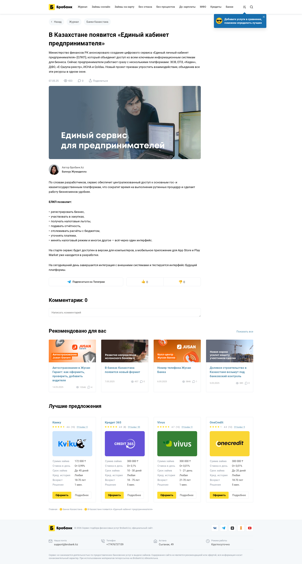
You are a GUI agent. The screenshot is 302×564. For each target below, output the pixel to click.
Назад (58, 21)
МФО (203, 6)
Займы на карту (124, 6)
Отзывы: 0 (82, 427)
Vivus (161, 422)
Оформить (62, 495)
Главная (53, 509)
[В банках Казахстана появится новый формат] (124, 351)
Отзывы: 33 (134, 427)
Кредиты (215, 6)
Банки (229, 6)
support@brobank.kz (66, 544)
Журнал (82, 6)
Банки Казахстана (97, 21)
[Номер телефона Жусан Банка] (177, 351)
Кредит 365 (113, 422)
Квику (56, 422)
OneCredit (216, 422)
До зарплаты (187, 6)
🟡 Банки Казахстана (70, 509)
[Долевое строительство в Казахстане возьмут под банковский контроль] (229, 351)
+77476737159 (114, 544)
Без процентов (165, 6)
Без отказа (145, 6)
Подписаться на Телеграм (89, 281)
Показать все (244, 331)
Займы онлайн (101, 6)
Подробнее (82, 495)
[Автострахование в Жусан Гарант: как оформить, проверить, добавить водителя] (72, 351)
